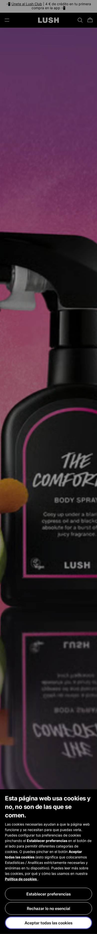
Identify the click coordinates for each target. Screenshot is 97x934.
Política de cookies (21, 879)
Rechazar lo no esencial (48, 908)
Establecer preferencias (48, 893)
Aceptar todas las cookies (48, 922)
